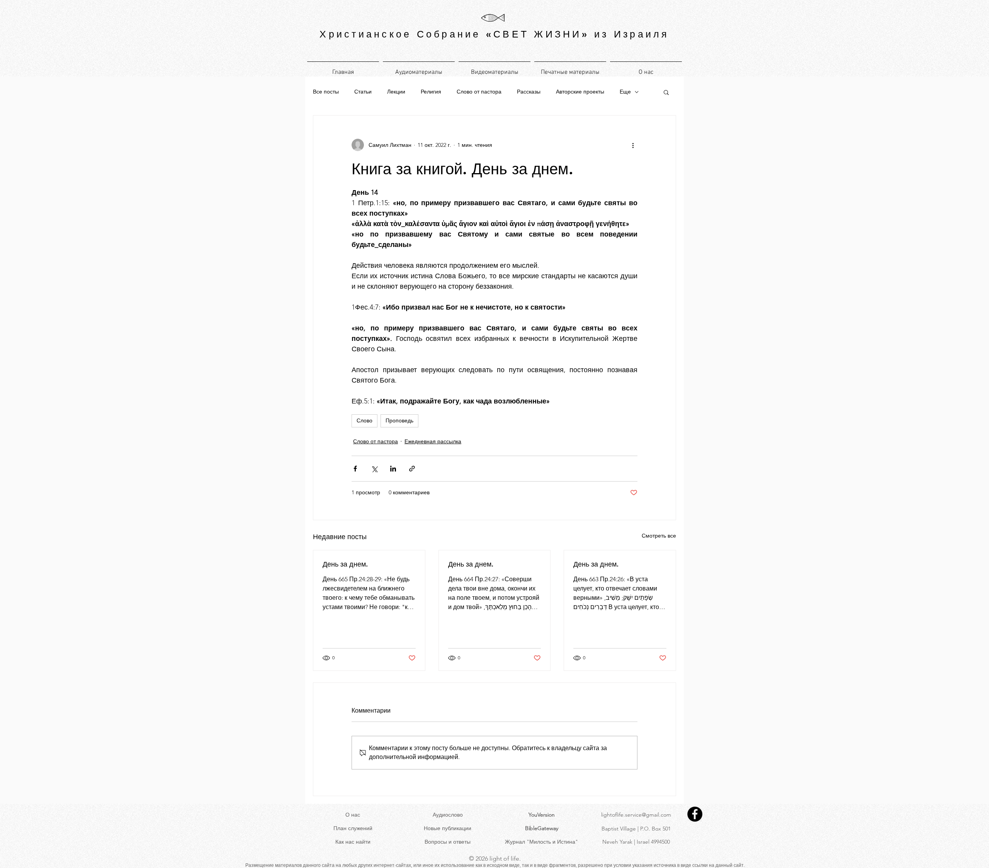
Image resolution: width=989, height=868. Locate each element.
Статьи (363, 91)
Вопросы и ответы (448, 841)
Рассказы (528, 91)
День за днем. (345, 564)
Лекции (396, 91)
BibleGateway (541, 828)
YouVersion (541, 814)
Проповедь (399, 420)
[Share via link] (412, 468)
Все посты (326, 91)
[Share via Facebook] (355, 468)
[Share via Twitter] (374, 468)
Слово (364, 420)
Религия (431, 91)
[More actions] (632, 145)
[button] (666, 92)
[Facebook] (694, 814)
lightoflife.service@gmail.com (636, 814)
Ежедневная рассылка (432, 441)
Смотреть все (659, 535)
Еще (625, 91)
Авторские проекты (580, 91)
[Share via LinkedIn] (393, 468)
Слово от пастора (479, 91)
